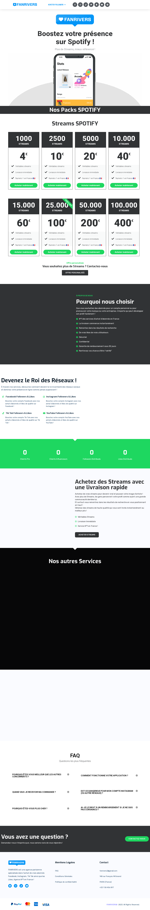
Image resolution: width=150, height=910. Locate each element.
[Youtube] (102, 4)
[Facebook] (10, 886)
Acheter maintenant (24, 185)
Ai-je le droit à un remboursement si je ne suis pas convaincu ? (107, 808)
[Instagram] (80, 4)
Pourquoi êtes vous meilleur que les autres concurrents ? (36, 775)
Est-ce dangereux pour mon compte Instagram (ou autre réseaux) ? (107, 792)
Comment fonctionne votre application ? (104, 775)
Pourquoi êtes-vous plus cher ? (29, 808)
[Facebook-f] (75, 4)
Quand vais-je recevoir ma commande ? (34, 792)
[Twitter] (91, 4)
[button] (40, 775)
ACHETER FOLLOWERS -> (57, 5)
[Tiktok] (85, 4)
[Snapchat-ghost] (96, 4)
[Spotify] (107, 4)
